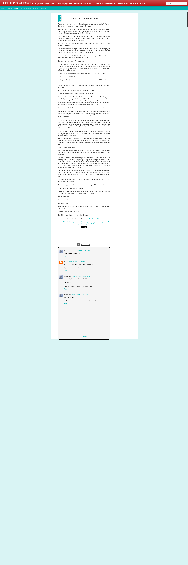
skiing (89, 224)
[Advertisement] (121, 46)
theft (92, 224)
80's (64, 222)
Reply (65, 256)
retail (85, 222)
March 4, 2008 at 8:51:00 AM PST (81, 294)
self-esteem (98, 222)
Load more (84, 336)
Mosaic (23, 8)
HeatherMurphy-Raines (93, 219)
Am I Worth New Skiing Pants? (84, 18)
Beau (65, 261)
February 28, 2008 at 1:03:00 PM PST (82, 250)
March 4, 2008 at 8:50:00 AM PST (81, 276)
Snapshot (35, 8)
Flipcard (9, 8)
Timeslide (43, 8)
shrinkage (77, 224)
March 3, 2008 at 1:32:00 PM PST (77, 261)
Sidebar (28, 8)
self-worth (106, 222)
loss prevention (79, 222)
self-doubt (91, 222)
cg (72, 222)
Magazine (16, 8)
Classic (3, 8)
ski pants (83, 224)
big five (69, 222)
